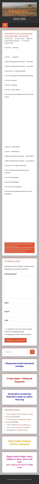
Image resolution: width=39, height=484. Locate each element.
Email (7, 311)
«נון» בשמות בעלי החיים (18, 425)
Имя (7, 303)
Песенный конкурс (14, 427)
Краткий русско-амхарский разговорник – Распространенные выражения (18, 250)
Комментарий (11, 274)
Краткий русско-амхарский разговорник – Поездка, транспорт (19, 245)
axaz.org (19, 19)
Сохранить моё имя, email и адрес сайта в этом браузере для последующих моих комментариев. (18, 331)
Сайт (6, 320)
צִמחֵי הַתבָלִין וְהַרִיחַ (21, 430)
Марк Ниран (21, 38)
